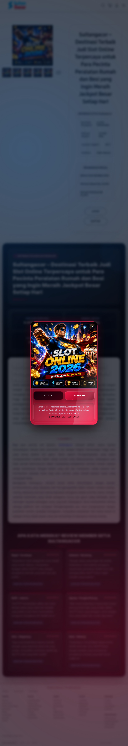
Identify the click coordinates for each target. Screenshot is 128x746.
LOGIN (48, 395)
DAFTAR (79, 395)
